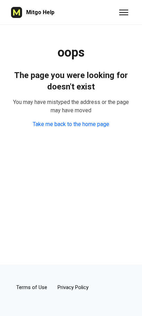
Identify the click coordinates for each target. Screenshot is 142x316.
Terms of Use (31, 287)
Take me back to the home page (71, 124)
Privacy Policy (73, 287)
